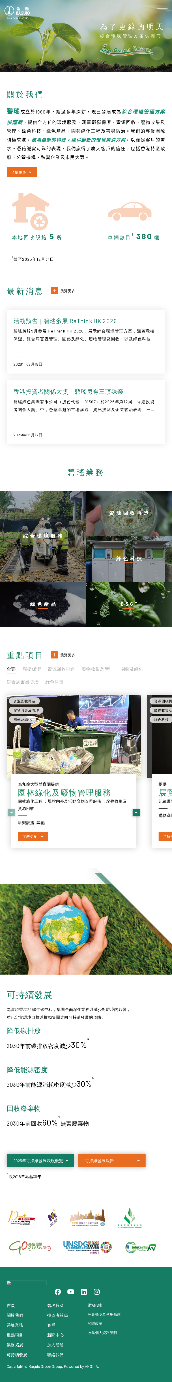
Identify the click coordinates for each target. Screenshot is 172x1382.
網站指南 (95, 1305)
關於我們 (15, 1315)
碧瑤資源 (55, 1305)
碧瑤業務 (15, 1325)
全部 (11, 668)
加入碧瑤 (55, 1344)
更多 (48, 494)
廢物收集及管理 (98, 668)
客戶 (51, 1325)
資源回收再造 (61, 668)
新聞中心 (55, 1334)
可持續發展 (17, 1354)
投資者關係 (57, 1315)
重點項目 (15, 1334)
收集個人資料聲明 (102, 1332)
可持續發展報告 (99, 1160)
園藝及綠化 (131, 668)
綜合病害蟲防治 (23, 681)
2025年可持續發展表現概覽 (38, 1160)
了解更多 (18, 172)
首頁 (11, 1305)
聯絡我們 (55, 1354)
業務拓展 (15, 1344)
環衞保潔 (32, 668)
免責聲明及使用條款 (104, 1314)
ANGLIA (91, 1366)
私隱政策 (95, 1323)
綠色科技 (54, 681)
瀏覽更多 (67, 291)
